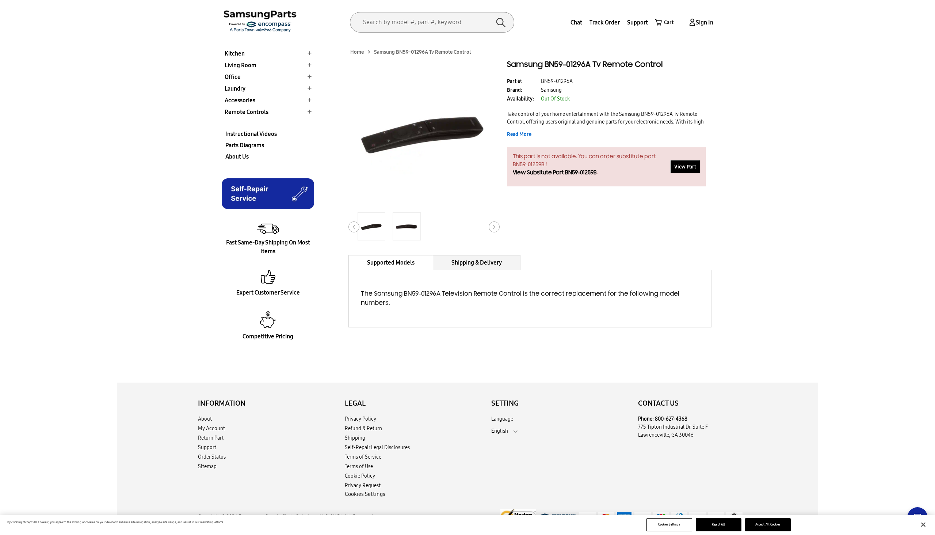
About (205, 418)
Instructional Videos (251, 134)
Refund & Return (363, 428)
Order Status (212, 456)
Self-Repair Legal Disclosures (377, 447)
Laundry (235, 88)
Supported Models (391, 262)
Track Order (604, 22)
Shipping (355, 437)
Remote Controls (246, 112)
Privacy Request (363, 485)
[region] (467, 525)
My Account (211, 428)
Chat (576, 22)
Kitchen (235, 53)
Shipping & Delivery (476, 262)
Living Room (240, 65)
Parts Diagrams (244, 145)
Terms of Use (359, 466)
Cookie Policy (360, 475)
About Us (237, 156)
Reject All (718, 524)
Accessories (240, 100)
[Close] (923, 525)
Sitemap (207, 466)
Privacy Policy (360, 418)
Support (637, 22)
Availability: (520, 98)
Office (233, 77)
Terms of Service (363, 456)
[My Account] (691, 22)
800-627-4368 (671, 418)
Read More (519, 134)
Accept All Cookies (767, 524)
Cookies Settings (669, 524)
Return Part (211, 437)
